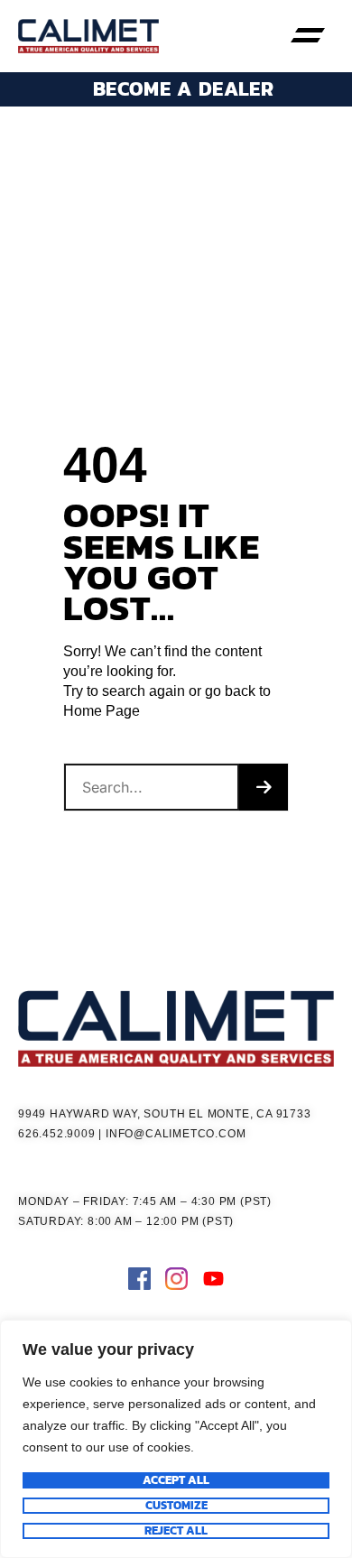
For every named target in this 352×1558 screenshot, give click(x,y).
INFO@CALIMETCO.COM (175, 1133)
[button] (308, 36)
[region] (176, 1439)
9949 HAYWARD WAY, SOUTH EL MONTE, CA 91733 (164, 1114)
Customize (176, 1506)
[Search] (263, 787)
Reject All (176, 1531)
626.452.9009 (57, 1133)
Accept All (176, 1480)
